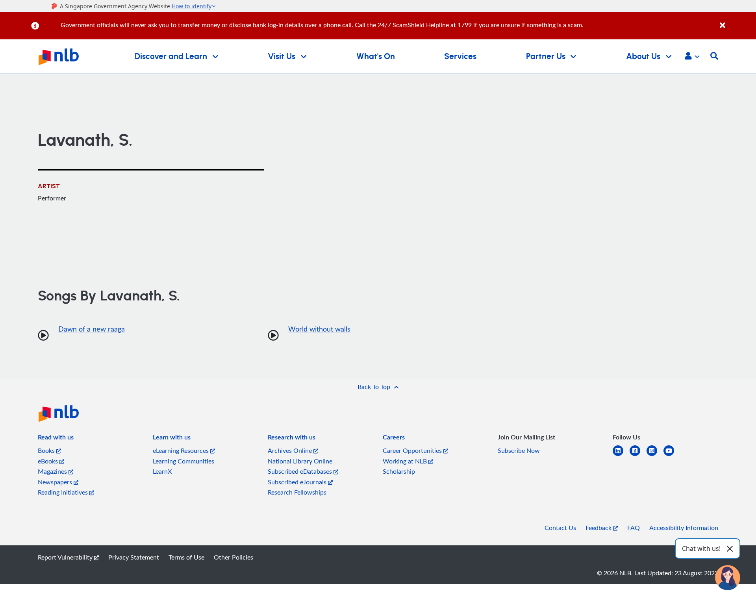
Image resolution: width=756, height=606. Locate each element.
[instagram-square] (655, 455)
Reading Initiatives (63, 492)
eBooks (48, 461)
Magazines (53, 471)
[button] (692, 57)
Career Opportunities (413, 450)
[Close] (736, 21)
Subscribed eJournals (298, 482)
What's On (375, 56)
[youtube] (671, 455)
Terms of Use (186, 557)
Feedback (599, 527)
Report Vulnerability (66, 557)
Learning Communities (183, 461)
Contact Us (560, 527)
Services (460, 56)
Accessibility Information (683, 527)
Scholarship (399, 471)
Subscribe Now (519, 450)
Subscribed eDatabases (301, 471)
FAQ (633, 527)
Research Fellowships (297, 492)
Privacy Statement (133, 557)
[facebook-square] (638, 455)
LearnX (162, 471)
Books (47, 450)
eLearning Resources (181, 450)
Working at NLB (405, 461)
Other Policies (233, 557)
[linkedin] (621, 455)
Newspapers (56, 482)
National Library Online (300, 461)
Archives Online (290, 450)
